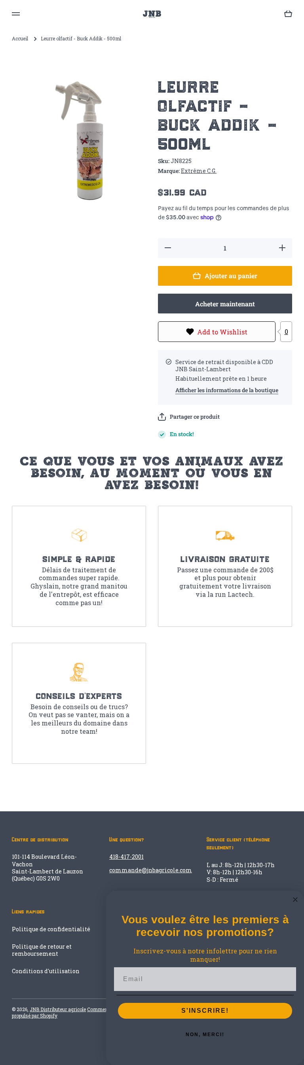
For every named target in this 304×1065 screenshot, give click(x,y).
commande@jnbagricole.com (150, 870)
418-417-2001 (126, 856)
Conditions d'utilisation (46, 971)
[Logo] (152, 14)
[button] (189, 417)
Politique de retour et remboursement (42, 950)
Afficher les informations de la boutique (226, 390)
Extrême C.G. (199, 171)
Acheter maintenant (225, 304)
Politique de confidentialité (51, 929)
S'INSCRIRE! (205, 1010)
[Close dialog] (295, 899)
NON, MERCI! (205, 1034)
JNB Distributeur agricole (58, 1009)
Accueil (20, 39)
